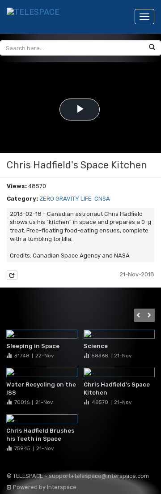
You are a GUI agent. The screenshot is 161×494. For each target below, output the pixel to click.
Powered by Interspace (44, 487)
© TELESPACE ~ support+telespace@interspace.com (78, 476)
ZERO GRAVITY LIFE (65, 198)
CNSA (102, 198)
